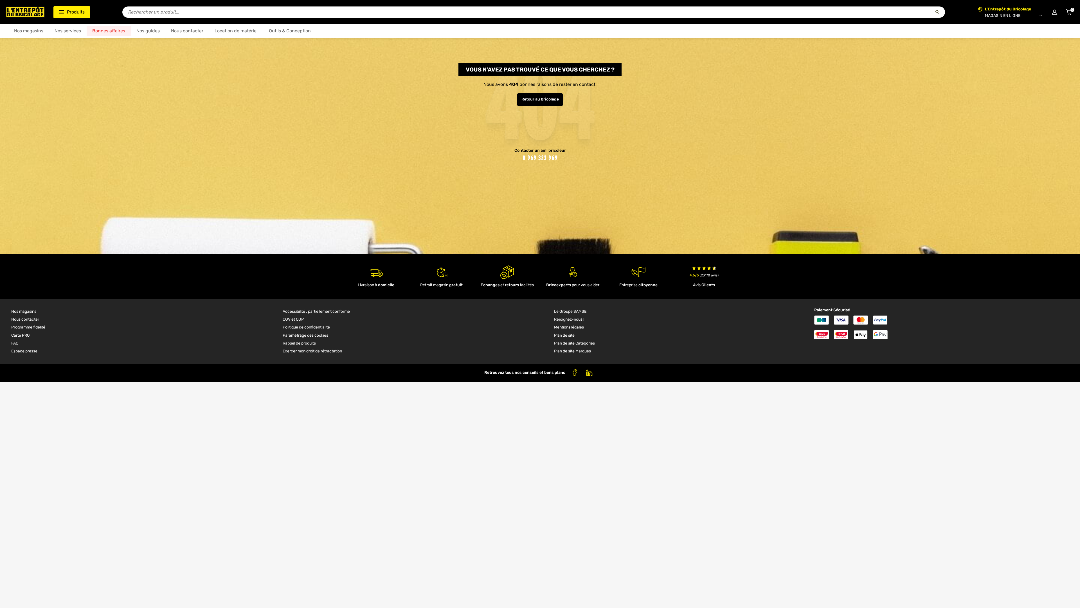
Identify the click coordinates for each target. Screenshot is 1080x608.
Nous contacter (187, 30)
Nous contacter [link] (25, 319)
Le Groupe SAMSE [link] (570, 311)
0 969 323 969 (540, 158)
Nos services (68, 30)
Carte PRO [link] (20, 335)
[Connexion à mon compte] (1054, 12)
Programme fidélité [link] (28, 327)
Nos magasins (28, 30)
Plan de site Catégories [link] (574, 343)
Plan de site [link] (564, 335)
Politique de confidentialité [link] (306, 327)
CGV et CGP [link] (293, 319)
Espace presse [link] (24, 351)
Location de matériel (236, 30)
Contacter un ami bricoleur (540, 150)
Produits (76, 12)
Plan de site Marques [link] (572, 351)
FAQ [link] (14, 343)
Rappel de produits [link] (299, 343)
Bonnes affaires (108, 30)
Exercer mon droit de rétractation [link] (312, 351)
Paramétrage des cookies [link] (305, 335)
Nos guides (148, 30)
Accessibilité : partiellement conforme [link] (316, 311)
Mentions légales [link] (569, 327)
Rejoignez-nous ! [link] (569, 319)
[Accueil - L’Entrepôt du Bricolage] (25, 12)
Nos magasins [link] (23, 311)
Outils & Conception (290, 30)
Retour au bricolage (540, 99)
